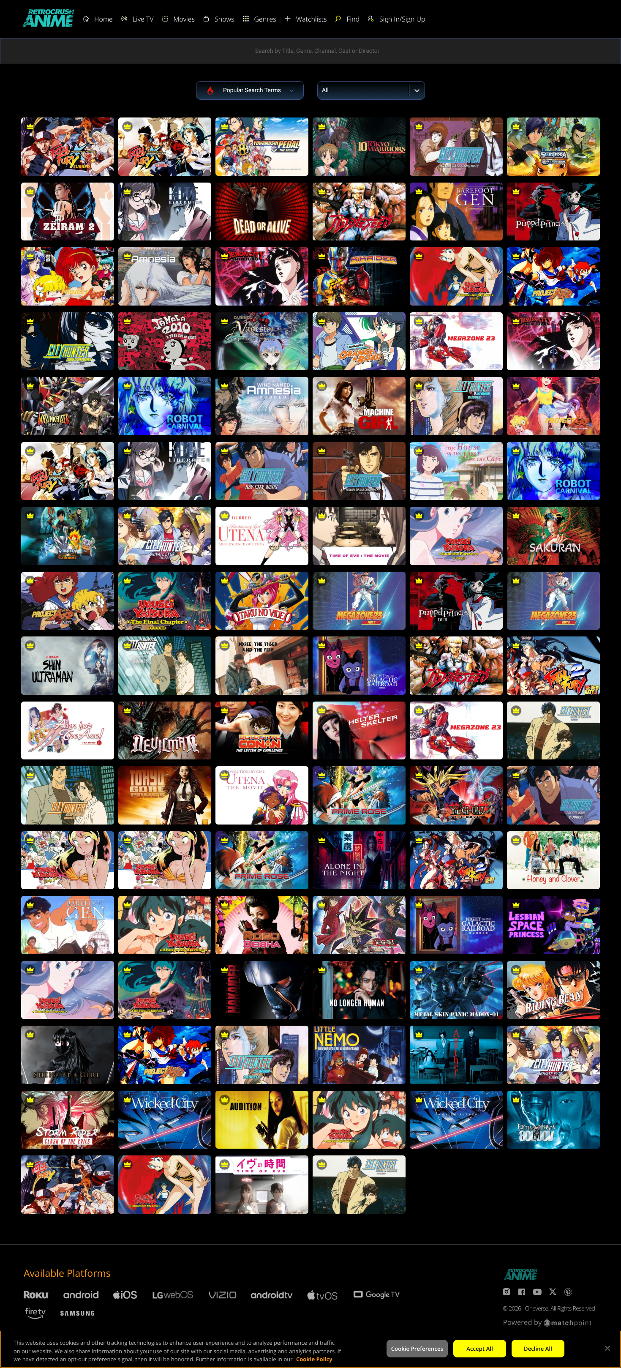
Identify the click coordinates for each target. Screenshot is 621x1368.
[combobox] (323, 90)
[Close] (607, 1348)
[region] (310, 1349)
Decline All (538, 1348)
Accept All (479, 1348)
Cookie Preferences (417, 1348)
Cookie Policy (314, 1359)
